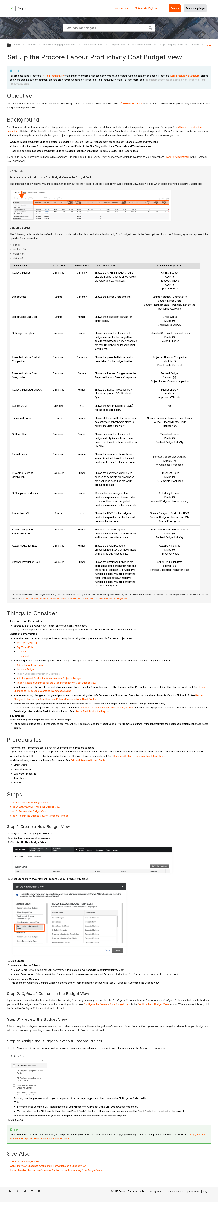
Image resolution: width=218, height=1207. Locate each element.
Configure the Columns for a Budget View (107, 1004)
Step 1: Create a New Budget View (29, 802)
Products (32, 44)
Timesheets (23, 656)
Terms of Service (175, 1191)
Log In (206, 1191)
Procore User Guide (93, 44)
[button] (150, 27)
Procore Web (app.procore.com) (59, 44)
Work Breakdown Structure (184, 75)
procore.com (121, 8)
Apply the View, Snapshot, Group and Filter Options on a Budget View (48, 1165)
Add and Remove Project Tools (88, 760)
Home (17, 44)
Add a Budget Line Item (30, 664)
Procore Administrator (177, 157)
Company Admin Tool (146, 44)
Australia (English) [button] (147, 8)
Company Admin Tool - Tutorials (182, 44)
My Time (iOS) (25, 647)
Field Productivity (54, 75)
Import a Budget (26, 669)
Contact (175, 8)
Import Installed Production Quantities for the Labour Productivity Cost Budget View (56, 1170)
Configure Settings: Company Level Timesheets (139, 756)
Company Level (118, 44)
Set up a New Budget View (25, 1161)
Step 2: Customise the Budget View (35, 806)
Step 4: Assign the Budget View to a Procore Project (39, 815)
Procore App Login (195, 8)
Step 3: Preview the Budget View (28, 811)
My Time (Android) (27, 642)
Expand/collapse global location (209, 44)
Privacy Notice (156, 1191)
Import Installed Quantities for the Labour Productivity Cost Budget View (56, 682)
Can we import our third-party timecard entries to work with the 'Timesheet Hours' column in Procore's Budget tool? (74, 598)
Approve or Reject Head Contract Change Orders (108, 707)
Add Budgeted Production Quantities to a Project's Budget (49, 678)
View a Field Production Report (92, 711)
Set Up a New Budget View (153, 1004)
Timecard (22, 651)
